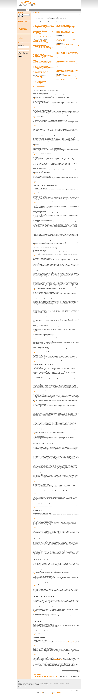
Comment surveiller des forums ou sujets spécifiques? (67, 63)
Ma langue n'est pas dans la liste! (39, 45)
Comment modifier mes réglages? (40, 40)
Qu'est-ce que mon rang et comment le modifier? (43, 47)
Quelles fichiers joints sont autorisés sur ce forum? (67, 70)
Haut (34, 98)
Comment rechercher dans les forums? (64, 51)
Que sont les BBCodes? (37, 76)
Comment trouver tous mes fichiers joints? (65, 71)
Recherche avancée (22, 18)
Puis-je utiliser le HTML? (38, 77)
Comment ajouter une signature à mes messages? (43, 56)
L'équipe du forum (39, 676)
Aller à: (60, 671)
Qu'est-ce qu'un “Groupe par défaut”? (64, 31)
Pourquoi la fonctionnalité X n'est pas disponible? (66, 76)
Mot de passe (20, 48)
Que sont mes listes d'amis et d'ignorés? (64, 44)
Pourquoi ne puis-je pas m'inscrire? (40, 35)
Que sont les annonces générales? (40, 81)
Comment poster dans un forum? (39, 54)
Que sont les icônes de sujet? (39, 86)
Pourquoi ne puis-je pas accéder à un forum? (42, 62)
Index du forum (35, 12)
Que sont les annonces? (38, 82)
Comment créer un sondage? (39, 57)
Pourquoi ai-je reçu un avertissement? (40, 66)
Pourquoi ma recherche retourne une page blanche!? (67, 53)
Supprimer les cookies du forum (51, 676)
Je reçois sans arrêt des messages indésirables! (66, 37)
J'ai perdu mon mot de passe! (39, 28)
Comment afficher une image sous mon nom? (42, 46)
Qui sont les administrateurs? (62, 22)
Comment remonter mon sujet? (39, 72)
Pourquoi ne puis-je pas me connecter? (41, 22)
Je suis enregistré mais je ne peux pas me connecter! (44, 30)
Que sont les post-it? (37, 83)
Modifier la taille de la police (79, 14)
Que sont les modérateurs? (62, 24)
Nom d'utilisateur (21, 45)
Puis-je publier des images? (38, 80)
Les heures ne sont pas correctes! (40, 41)
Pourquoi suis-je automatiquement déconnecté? (42, 25)
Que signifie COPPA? (37, 33)
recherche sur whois (58, 659)
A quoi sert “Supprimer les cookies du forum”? (42, 36)
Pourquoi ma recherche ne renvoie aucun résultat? (66, 52)
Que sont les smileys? (37, 78)
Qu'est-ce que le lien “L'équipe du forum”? (65, 32)
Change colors (58, 692)
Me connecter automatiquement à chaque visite (23, 53)
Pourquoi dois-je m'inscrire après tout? (41, 24)
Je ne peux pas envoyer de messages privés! (65, 36)
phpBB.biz (54, 693)
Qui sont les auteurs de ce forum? (63, 75)
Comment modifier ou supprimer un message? (42, 55)
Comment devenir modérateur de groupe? (65, 27)
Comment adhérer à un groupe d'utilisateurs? (65, 26)
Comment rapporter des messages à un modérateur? (43, 67)
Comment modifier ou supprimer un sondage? (42, 61)
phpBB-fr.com (49, 693)
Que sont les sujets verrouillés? (39, 85)
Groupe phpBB (71, 641)
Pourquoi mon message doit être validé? (41, 71)
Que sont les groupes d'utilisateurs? (63, 25)
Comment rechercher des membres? (64, 54)
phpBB (42, 692)
